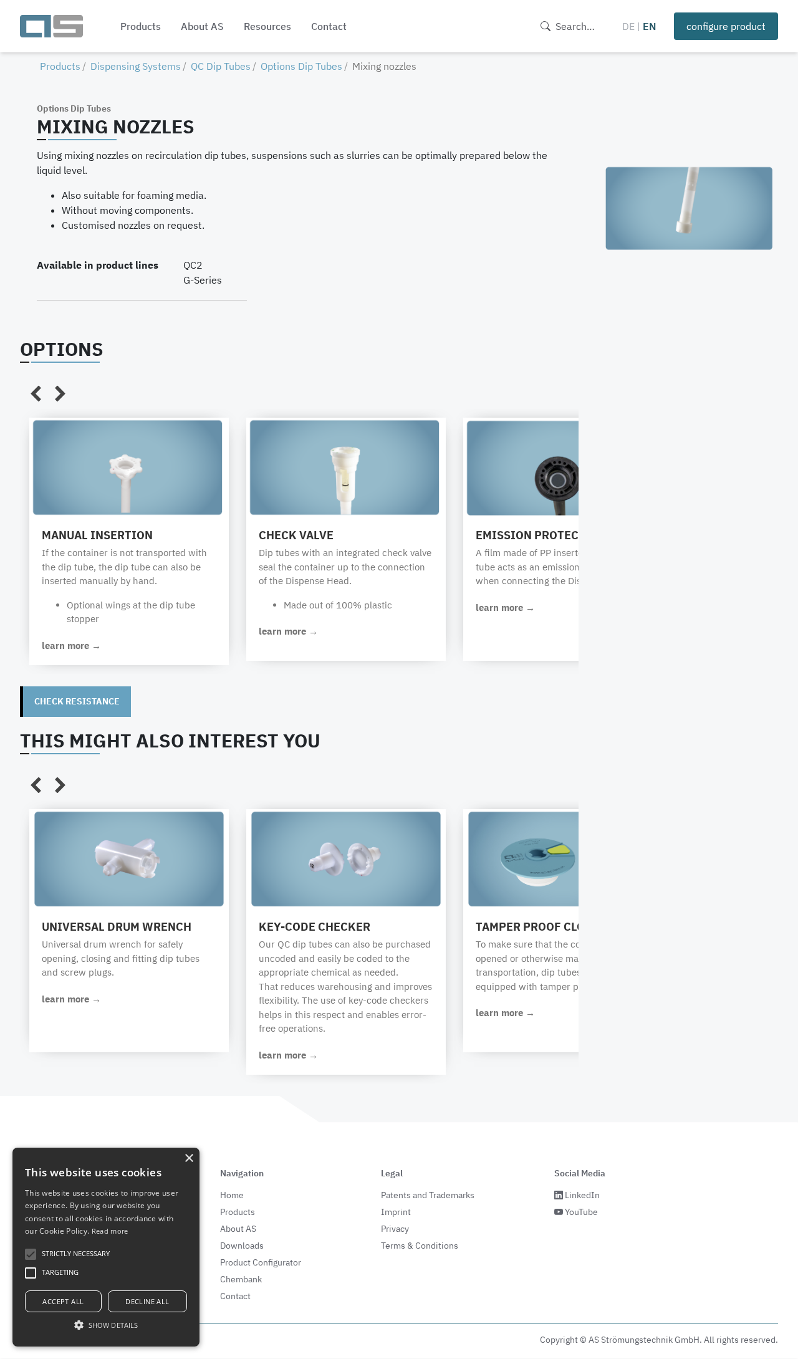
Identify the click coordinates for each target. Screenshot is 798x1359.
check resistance (77, 701)
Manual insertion (97, 535)
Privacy (395, 1228)
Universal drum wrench (116, 927)
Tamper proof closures (548, 927)
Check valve (296, 535)
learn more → (71, 645)
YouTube (580, 1211)
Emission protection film (556, 535)
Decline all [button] (147, 1301)
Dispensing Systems (135, 66)
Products (140, 26)
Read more (110, 1231)
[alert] (106, 1247)
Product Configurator (260, 1262)
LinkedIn (581, 1195)
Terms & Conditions (419, 1245)
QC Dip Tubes (221, 66)
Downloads (242, 1245)
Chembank (241, 1279)
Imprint (396, 1211)
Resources (267, 26)
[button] (106, 1324)
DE (628, 26)
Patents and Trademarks (427, 1195)
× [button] (188, 1158)
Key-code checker (314, 927)
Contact (329, 26)
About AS (202, 26)
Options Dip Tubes (301, 66)
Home (232, 1195)
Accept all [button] (63, 1301)
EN (649, 26)
